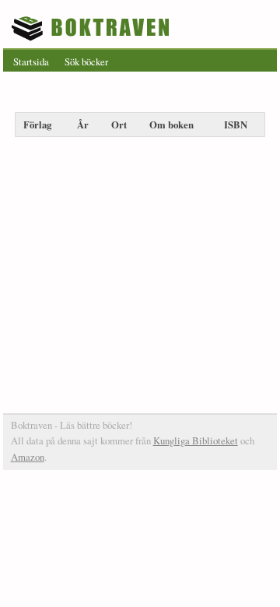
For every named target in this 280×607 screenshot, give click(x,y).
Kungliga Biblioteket (195, 440)
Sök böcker (86, 61)
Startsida (31, 61)
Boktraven (92, 28)
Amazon (27, 457)
